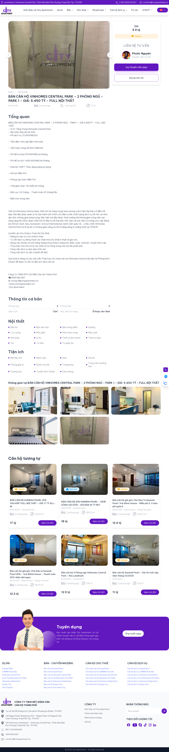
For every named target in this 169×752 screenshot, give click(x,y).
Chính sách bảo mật (93, 713)
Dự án (60, 10)
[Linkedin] (154, 725)
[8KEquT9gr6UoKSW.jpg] (33, 400)
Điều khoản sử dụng (93, 717)
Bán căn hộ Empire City (53, 684)
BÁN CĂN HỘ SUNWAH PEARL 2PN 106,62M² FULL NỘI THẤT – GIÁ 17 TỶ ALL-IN (32, 503)
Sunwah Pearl (7, 669)
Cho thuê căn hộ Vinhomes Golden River (102, 681)
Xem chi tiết (47, 523)
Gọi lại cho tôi (136, 78)
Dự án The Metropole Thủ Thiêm (14, 678)
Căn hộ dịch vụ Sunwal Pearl (138, 669)
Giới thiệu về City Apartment (38, 10)
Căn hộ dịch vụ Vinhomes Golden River (142, 681)
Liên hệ (87, 722)
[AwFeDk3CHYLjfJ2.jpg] (84, 430)
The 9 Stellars (7, 687)
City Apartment (16, 287)
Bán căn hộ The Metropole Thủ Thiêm (58, 678)
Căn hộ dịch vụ (117, 10)
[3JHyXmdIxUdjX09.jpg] (84, 400)
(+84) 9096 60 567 (127, 2)
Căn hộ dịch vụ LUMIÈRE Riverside (140, 672)
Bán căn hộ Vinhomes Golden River (58, 681)
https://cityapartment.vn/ (22, 284)
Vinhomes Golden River (11, 681)
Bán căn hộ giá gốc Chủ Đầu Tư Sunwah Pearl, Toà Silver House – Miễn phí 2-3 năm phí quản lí (135, 503)
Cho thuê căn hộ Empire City (97, 684)
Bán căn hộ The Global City (54, 687)
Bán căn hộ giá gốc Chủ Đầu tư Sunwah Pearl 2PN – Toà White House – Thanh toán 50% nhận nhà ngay (32, 574)
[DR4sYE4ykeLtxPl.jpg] (136, 400)
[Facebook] (128, 725)
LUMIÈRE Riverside (9, 672)
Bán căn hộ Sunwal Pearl (53, 669)
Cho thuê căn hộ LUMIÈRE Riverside (100, 672)
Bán (69, 10)
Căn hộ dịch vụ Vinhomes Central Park (142, 675)
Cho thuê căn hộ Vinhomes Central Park (101, 675)
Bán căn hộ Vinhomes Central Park (57, 675)
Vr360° (146, 10)
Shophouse (98, 10)
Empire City (6, 684)
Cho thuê (81, 10)
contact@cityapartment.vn (155, 2)
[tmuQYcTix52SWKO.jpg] (33, 430)
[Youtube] (135, 725)
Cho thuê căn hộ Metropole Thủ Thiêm (101, 678)
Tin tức (134, 10)
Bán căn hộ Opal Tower (53, 672)
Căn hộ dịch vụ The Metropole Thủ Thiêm (143, 678)
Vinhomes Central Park (11, 675)
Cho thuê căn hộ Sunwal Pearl (97, 669)
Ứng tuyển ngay (133, 633)
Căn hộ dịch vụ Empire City (138, 684)
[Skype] (140, 725)
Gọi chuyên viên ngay (136, 67)
